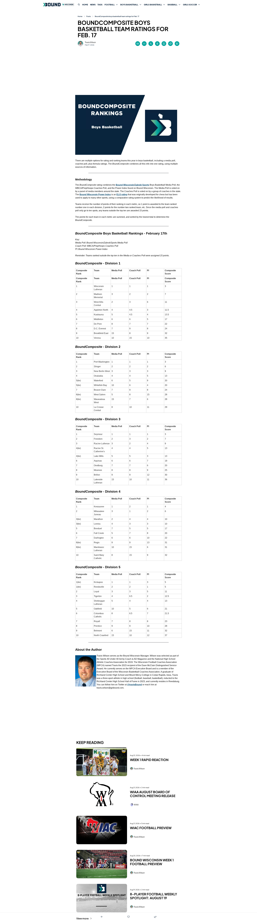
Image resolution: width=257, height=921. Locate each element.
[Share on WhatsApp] (177, 43)
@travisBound (134, 684)
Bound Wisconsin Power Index (95, 194)
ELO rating (121, 194)
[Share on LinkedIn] (164, 43)
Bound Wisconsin (125, 185)
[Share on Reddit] (170, 43)
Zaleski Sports (142, 185)
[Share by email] (137, 43)
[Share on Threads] (157, 43)
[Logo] (59, 5)
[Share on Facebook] (144, 43)
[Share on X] (150, 43)
